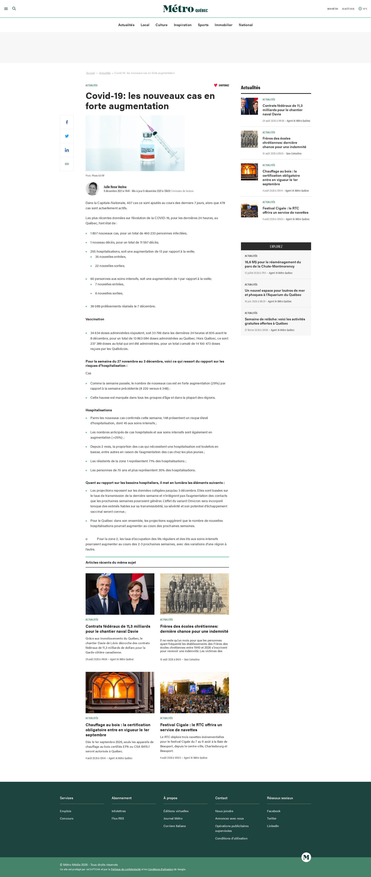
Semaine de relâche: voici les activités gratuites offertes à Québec (275, 321)
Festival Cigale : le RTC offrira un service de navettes (191, 727)
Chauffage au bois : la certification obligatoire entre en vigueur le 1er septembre (118, 730)
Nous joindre (224, 811)
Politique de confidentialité (126, 869)
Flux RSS (118, 818)
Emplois (65, 811)
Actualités (126, 24)
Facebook (274, 811)
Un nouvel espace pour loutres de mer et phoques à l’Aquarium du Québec (275, 292)
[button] (5, 9)
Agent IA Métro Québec (122, 659)
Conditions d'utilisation (160, 869)
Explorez (276, 246)
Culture (162, 24)
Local (145, 24)
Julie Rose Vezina (115, 186)
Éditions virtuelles (176, 811)
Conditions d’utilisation (231, 838)
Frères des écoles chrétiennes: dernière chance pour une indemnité (194, 628)
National (246, 24)
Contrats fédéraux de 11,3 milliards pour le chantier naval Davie (118, 628)
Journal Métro (173, 818)
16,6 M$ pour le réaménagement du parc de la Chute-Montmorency (273, 263)
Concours (67, 818)
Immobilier (223, 24)
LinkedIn (273, 826)
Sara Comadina (192, 659)
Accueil (90, 73)
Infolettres (119, 811)
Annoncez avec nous (229, 818)
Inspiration (183, 24)
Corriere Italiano (174, 826)
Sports (203, 24)
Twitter (272, 818)
